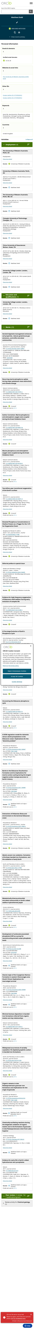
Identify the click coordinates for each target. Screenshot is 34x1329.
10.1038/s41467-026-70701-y (14, 392)
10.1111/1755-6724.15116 (13, 642)
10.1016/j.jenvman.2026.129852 (15, 348)
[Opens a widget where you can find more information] (27, 1326)
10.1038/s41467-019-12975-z (14, 1026)
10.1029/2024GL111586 (12, 534)
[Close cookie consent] (31, 646)
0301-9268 (14, 751)
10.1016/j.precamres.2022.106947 (16, 749)
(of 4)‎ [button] (14, 1116)
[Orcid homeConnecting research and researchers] (6, 3)
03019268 (14, 791)
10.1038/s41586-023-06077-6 (14, 711)
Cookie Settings (17, 682)
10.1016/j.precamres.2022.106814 (16, 826)
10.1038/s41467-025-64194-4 (14, 463)
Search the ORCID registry (8, 8)
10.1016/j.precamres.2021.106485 (16, 787)
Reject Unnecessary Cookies (17, 671)
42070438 (9, 358)
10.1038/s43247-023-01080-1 (14, 610)
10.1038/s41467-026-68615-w (14, 427)
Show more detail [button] (7, 159)
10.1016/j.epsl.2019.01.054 (13, 1060)
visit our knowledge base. (18, 1318)
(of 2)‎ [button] (14, 408)
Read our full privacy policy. (11, 666)
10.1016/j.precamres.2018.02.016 (15, 1098)
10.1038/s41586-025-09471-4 (14, 499)
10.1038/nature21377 (12, 1170)
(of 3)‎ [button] (14, 1041)
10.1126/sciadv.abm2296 (13, 911)
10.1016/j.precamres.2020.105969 (16, 989)
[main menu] (31, 3)
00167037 (14, 952)
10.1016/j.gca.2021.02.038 (13, 949)
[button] (29, 139)
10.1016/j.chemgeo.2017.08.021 (15, 1139)
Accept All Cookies (17, 676)
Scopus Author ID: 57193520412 (12, 95)
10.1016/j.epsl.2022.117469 (14, 868)
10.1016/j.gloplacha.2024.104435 (15, 572)
